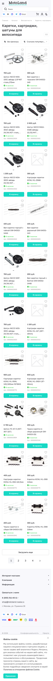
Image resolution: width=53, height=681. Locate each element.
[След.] (40, 560)
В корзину (13, 94)
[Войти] (42, 14)
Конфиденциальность (29, 633)
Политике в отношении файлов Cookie (21, 669)
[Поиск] (5, 9)
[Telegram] (16, 14)
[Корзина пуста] (38, 14)
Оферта (46, 633)
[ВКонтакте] (4, 14)
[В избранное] (22, 50)
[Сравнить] (22, 54)
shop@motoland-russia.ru (13, 602)
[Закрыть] (48, 638)
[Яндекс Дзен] (8, 14)
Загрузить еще (25, 552)
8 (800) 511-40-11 (9, 598)
